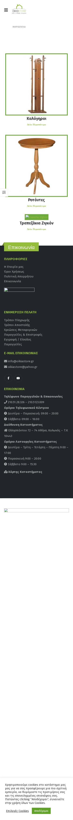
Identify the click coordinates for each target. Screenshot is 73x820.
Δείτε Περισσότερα (36, 124)
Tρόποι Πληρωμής (17, 320)
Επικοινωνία (12, 281)
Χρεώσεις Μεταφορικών (20, 330)
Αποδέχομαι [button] (41, 810)
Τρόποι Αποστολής (17, 325)
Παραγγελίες (13, 344)
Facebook (8, 378)
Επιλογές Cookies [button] (17, 811)
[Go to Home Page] (5, 27)
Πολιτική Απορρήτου (18, 276)
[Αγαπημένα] (64, 11)
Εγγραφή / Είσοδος (17, 339)
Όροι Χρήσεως (14, 271)
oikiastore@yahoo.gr (22, 367)
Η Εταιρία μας (14, 267)
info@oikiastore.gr (20, 361)
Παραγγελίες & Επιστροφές (23, 334)
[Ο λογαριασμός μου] (54, 11)
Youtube (18, 378)
